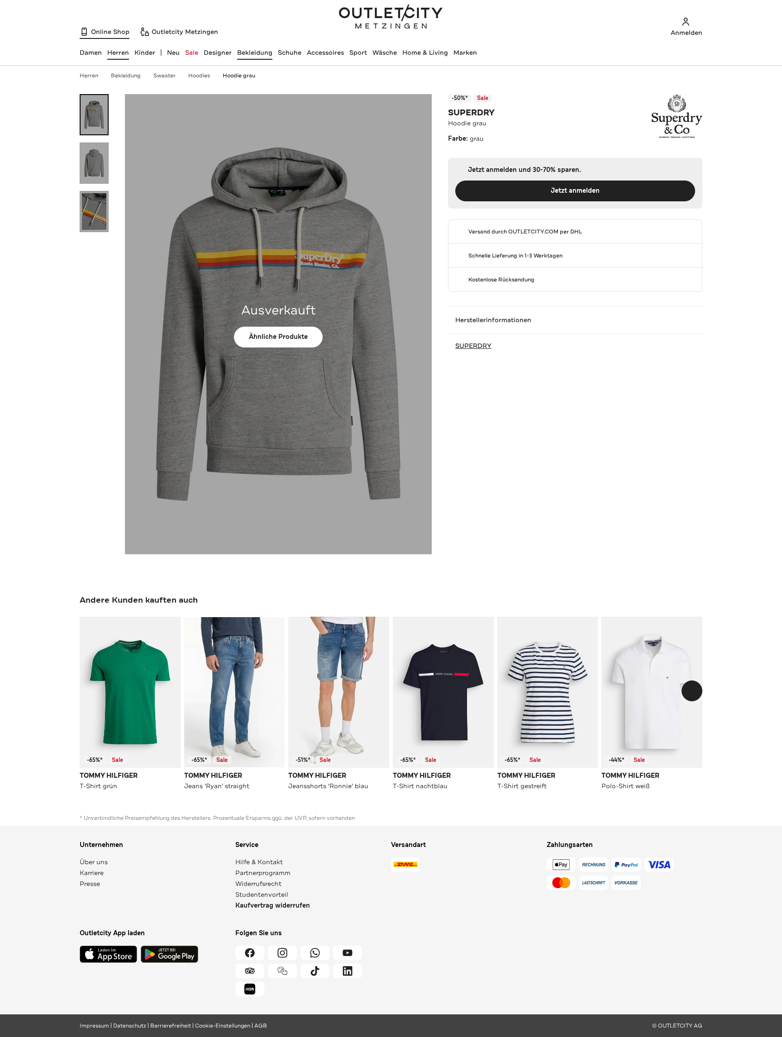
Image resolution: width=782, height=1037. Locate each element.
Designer (218, 52)
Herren (89, 75)
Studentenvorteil (261, 894)
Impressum (94, 1025)
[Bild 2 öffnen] (94, 163)
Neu (173, 52)
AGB (260, 1025)
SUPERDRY (471, 113)
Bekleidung (254, 52)
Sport (358, 52)
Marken (465, 52)
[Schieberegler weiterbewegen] (692, 690)
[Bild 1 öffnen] (94, 114)
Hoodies (199, 75)
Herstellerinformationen (493, 320)
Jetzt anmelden (575, 190)
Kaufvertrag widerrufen (272, 905)
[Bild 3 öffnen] (94, 211)
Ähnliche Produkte (278, 337)
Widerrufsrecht (258, 884)
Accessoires (325, 52)
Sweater (164, 75)
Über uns (94, 862)
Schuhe (289, 52)
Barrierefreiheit (170, 1025)
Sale (191, 52)
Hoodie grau (239, 75)
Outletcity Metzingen (391, 18)
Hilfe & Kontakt (259, 862)
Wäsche (384, 52)
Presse (90, 884)
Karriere (92, 873)
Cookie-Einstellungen (222, 1025)
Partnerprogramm (263, 873)
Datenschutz (129, 1025)
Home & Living (425, 52)
